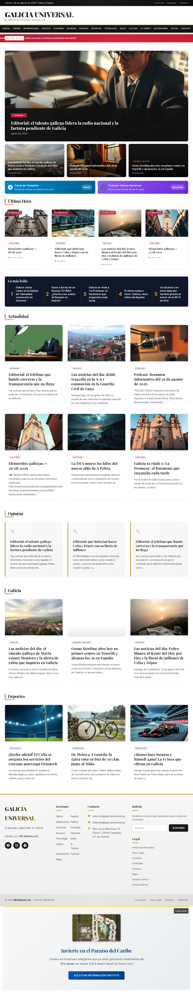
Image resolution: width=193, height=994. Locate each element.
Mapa (59, 859)
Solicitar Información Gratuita (96, 975)
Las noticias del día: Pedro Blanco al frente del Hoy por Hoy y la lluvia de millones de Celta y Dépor (120, 254)
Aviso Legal (138, 853)
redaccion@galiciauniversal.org (108, 816)
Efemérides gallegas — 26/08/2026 (28, 465)
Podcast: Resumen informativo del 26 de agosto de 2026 (158, 379)
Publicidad (137, 863)
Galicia (6, 28)
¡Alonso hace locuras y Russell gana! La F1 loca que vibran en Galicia (157, 759)
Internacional (31, 28)
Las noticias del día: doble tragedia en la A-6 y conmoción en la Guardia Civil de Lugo (93, 381)
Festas (174, 28)
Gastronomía (161, 28)
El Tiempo (145, 28)
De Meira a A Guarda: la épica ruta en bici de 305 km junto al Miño (95, 759)
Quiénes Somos (140, 879)
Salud (123, 28)
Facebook (159, 3)
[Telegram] (25, 845)
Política (46, 28)
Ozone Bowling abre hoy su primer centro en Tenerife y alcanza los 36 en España (158, 167)
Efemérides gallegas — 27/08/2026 (163, 250)
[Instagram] (16, 845)
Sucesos (83, 28)
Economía (59, 28)
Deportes (96, 28)
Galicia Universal (39, 14)
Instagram (172, 3)
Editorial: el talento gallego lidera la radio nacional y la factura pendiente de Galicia (66, 38)
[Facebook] (8, 845)
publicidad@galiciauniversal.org (108, 822)
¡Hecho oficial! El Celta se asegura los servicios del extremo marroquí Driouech (33, 759)
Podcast (185, 28)
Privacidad (140, 900)
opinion (18, 115)
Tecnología (110, 28)
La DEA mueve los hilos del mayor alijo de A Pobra (94, 465)
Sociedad (71, 28)
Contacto (137, 858)
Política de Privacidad (143, 847)
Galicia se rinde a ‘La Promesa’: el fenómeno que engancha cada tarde (157, 468)
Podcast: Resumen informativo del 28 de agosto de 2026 (93, 167)
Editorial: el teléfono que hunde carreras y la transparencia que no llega (31, 379)
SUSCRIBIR (178, 828)
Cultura (133, 28)
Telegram (183, 3)
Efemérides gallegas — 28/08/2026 (22, 250)
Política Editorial (140, 884)
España (16, 28)
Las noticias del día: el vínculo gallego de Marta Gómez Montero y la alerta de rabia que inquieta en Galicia (32, 165)
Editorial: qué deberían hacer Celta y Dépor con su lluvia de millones (71, 252)
